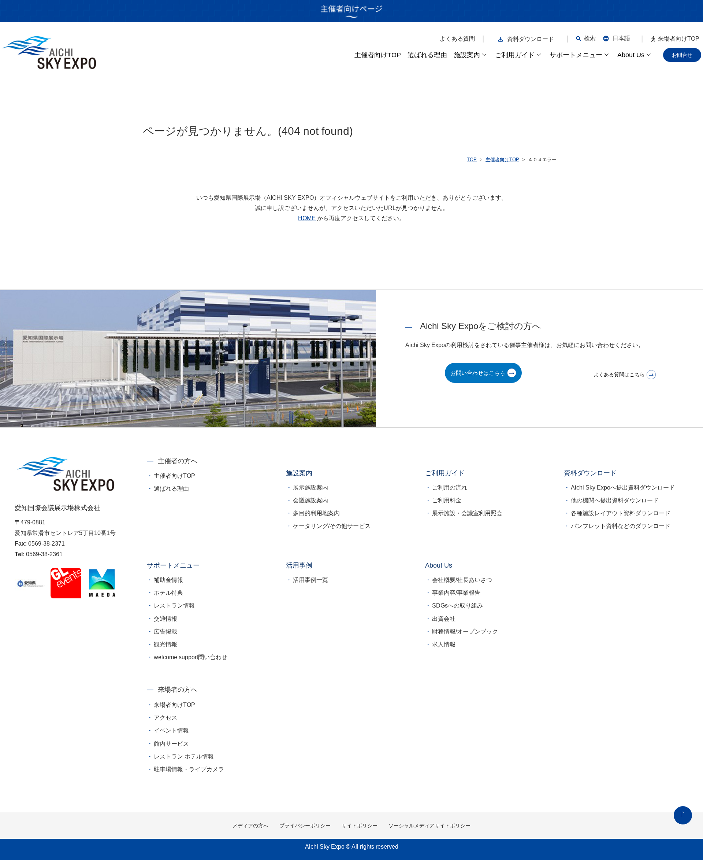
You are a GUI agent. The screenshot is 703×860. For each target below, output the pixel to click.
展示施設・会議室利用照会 (467, 513)
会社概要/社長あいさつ (462, 580)
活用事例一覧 (310, 580)
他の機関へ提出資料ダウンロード (615, 500)
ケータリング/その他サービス (332, 526)
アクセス (165, 718)
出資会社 (443, 619)
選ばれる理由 (427, 55)
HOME (307, 218)
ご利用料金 (446, 500)
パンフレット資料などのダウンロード (620, 526)
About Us (630, 55)
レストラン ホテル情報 (184, 756)
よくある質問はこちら (619, 374)
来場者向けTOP (678, 39)
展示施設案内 (310, 487)
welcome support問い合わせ (190, 657)
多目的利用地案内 (316, 513)
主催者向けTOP (377, 55)
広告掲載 (165, 631)
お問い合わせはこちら (477, 373)
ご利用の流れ (449, 487)
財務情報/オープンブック (465, 631)
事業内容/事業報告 (456, 593)
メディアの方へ (250, 825)
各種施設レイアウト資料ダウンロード (620, 513)
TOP (472, 159)
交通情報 (165, 619)
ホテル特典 (168, 593)
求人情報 (443, 644)
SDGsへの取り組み (457, 605)
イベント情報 (171, 730)
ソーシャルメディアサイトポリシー (429, 825)
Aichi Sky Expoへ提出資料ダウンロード (623, 487)
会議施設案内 (310, 500)
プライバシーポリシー (305, 825)
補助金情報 (168, 580)
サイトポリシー (359, 825)
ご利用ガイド (515, 55)
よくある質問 (457, 39)
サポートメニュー (576, 55)
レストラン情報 (174, 605)
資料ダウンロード (530, 39)
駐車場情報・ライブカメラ (189, 769)
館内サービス (171, 744)
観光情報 (165, 644)
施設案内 (467, 55)
